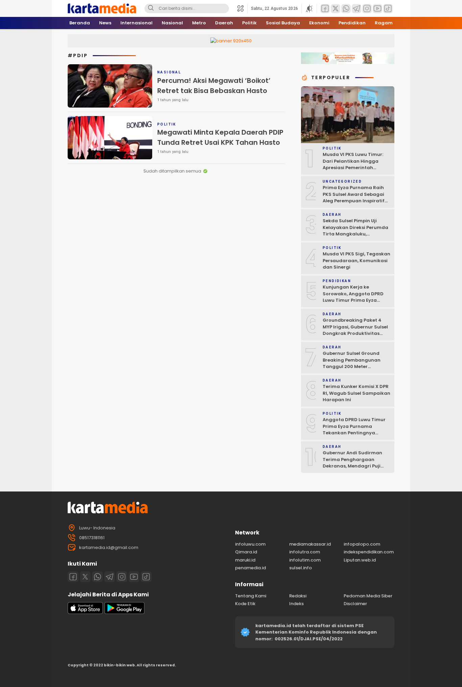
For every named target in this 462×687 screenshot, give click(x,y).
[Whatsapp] (97, 576)
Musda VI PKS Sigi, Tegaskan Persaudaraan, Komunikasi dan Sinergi (356, 260)
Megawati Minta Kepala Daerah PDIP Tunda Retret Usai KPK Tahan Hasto (220, 137)
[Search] (151, 8)
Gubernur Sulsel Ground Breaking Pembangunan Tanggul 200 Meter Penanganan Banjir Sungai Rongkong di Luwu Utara (355, 366)
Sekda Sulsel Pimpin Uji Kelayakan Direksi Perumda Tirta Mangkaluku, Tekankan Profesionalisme (355, 230)
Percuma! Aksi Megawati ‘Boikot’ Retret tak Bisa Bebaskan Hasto (214, 85)
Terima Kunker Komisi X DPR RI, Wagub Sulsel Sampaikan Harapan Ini (356, 393)
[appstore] (85, 612)
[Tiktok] (146, 576)
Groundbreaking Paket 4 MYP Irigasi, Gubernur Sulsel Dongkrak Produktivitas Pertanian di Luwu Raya (355, 330)
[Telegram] (109, 576)
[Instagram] (121, 576)
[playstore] (124, 612)
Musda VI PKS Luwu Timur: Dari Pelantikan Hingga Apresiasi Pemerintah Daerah (353, 164)
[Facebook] (73, 576)
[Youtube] (134, 576)
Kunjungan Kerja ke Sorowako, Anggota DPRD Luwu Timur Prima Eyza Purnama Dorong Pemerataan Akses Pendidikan (353, 303)
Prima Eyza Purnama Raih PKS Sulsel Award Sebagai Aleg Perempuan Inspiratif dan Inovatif (354, 197)
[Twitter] (85, 576)
